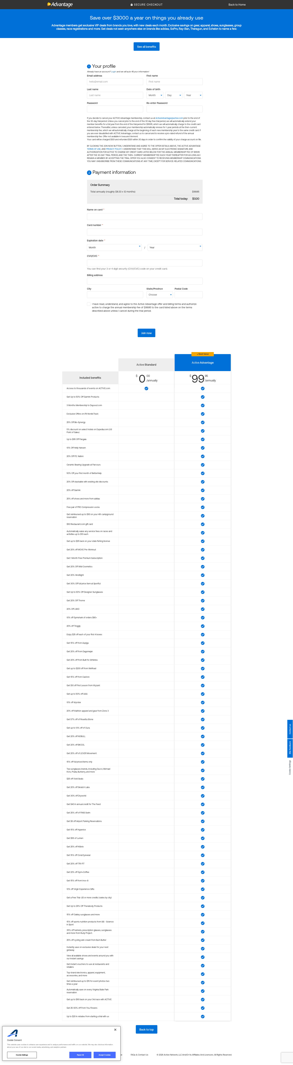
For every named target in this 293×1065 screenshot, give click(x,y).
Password (92, 103)
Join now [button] (146, 333)
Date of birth (153, 89)
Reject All (80, 1055)
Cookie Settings (290, 767)
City (89, 288)
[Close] (115, 1029)
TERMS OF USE (94, 149)
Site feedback (290, 747)
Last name (92, 89)
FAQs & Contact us (139, 1055)
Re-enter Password (156, 103)
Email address (94, 75)
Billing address (95, 275)
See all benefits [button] (146, 46)
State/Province (154, 288)
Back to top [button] (146, 1029)
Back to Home (237, 4)
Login (113, 71)
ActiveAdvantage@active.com (169, 118)
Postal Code (181, 288)
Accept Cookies (105, 1055)
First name (152, 75)
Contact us (290, 729)
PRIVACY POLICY (114, 149)
